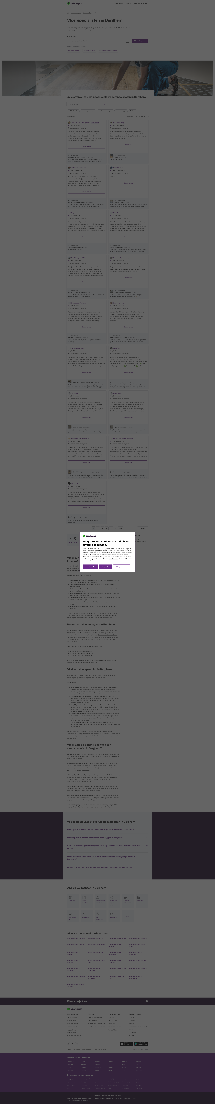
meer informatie (113, 559)
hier (130, 557)
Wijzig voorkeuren (122, 567)
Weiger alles (105, 567)
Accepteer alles (90, 567)
